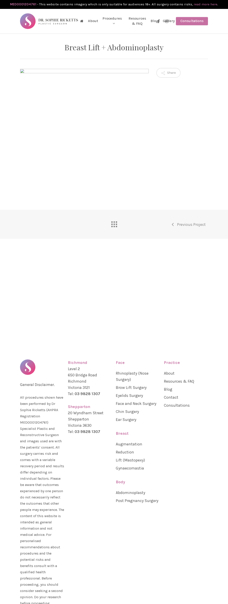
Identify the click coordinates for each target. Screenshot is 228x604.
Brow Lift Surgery (131, 387)
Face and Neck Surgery (136, 403)
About (169, 373)
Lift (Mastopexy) (130, 460)
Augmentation (129, 444)
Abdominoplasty (130, 492)
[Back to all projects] (114, 223)
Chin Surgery (127, 411)
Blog (168, 389)
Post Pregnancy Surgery (137, 500)
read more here (205, 4)
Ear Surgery (126, 419)
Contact (171, 397)
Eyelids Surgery (129, 395)
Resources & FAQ (179, 381)
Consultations (177, 405)
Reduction (125, 452)
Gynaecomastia (130, 468)
